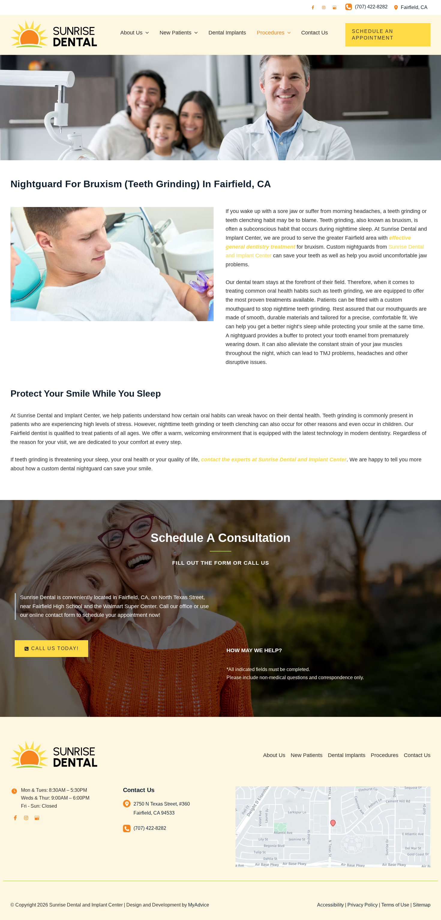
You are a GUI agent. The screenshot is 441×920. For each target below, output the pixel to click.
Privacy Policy (362, 904)
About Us (274, 755)
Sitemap (421, 904)
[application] (145, 33)
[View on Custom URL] (333, 827)
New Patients (306, 755)
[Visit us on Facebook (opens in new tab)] (313, 7)
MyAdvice (198, 904)
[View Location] (397, 8)
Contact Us (417, 755)
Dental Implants (346, 755)
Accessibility (330, 904)
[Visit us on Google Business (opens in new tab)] (334, 7)
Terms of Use (395, 904)
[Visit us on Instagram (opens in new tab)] (323, 7)
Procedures (384, 755)
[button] (387, 34)
